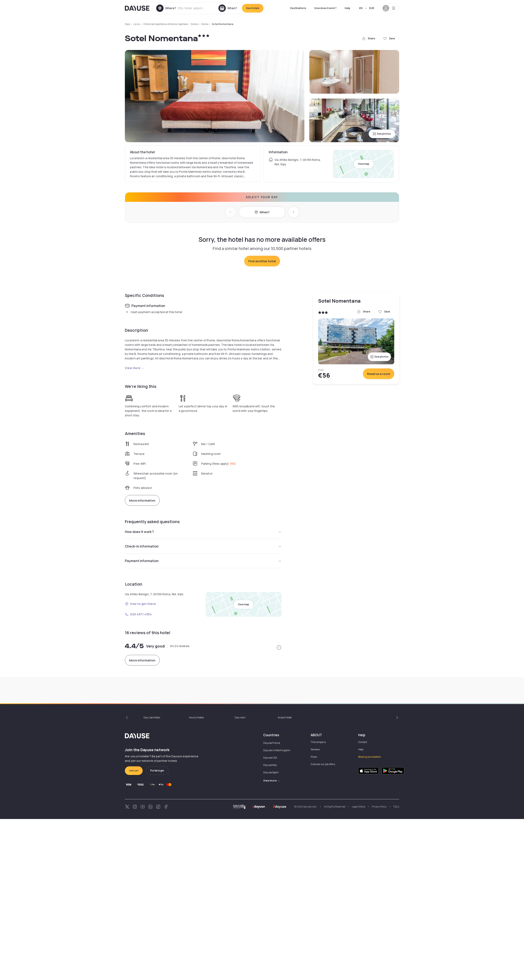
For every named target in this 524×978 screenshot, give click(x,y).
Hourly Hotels (196, 717)
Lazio (136, 24)
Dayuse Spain (271, 772)
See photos (384, 133)
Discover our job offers (323, 764)
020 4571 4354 (141, 614)
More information (142, 500)
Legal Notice (358, 806)
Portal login (157, 770)
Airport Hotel (285, 717)
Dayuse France (271, 743)
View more (133, 368)
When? (265, 212)
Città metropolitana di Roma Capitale (165, 24)
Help (347, 8)
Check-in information (142, 546)
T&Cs (396, 806)
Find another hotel (262, 261)
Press (314, 757)
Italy (127, 24)
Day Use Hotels (151, 717)
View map (363, 164)
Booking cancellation (369, 757)
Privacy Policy (379, 806)
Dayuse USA (270, 757)
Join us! (134, 770)
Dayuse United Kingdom (276, 750)
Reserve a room (378, 374)
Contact (362, 742)
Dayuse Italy (270, 765)
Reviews (315, 749)
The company (318, 742)
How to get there (143, 604)
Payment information (142, 561)
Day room (240, 717)
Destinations (298, 8)
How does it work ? (325, 8)
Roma (194, 24)
